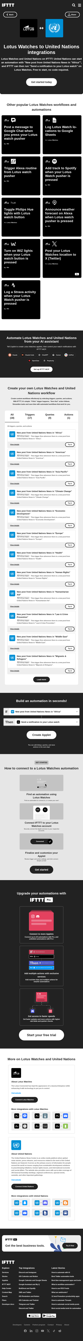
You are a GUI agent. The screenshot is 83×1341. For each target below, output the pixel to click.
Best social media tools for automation (66, 1308)
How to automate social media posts (65, 1304)
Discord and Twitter (26, 1308)
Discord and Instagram (27, 1272)
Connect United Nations (24, 1186)
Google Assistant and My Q (29, 1284)
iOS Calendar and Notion (28, 1276)
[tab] (12, 416)
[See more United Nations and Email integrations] (20, 1213)
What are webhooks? (60, 1292)
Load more (41, 680)
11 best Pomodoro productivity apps (65, 1296)
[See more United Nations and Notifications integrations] (20, 1202)
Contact (51, 1325)
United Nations (62, 46)
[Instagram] (37, 1331)
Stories (4, 1276)
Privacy (59, 1325)
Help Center (6, 1288)
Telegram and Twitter (27, 1304)
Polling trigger (24, 436)
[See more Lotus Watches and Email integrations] (61, 1116)
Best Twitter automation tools (63, 1276)
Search (4, 1296)
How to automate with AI (61, 1272)
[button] (79, 5)
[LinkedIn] (31, 1331)
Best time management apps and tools (66, 1280)
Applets (5, 1280)
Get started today (41, 82)
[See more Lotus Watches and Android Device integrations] (61, 1126)
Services (5, 1272)
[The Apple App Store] (34, 1315)
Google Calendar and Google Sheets (33, 1280)
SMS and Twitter (25, 1292)
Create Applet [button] (41, 734)
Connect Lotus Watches (24, 1100)
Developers (17, 1325)
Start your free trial (41, 1035)
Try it (70, 444)
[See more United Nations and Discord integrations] (41, 1202)
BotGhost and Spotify (27, 1288)
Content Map (7, 1292)
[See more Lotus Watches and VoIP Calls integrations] (20, 1116)
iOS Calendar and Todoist (28, 1300)
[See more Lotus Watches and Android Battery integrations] (41, 1116)
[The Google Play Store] (49, 1315)
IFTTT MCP (6, 1284)
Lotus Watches (21, 46)
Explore (5, 1268)
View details (14, 444)
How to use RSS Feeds (60, 1288)
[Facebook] (25, 1331)
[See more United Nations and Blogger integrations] (61, 1202)
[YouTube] (42, 1331)
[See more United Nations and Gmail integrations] (61, 1213)
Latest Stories (58, 1268)
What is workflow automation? (63, 1284)
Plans (4, 1300)
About (66, 1325)
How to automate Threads (61, 1300)
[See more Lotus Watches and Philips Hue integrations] (41, 1126)
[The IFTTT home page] (8, 5)
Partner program (38, 1325)
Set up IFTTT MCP (41, 369)
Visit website (16, 1093)
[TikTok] (54, 1331)
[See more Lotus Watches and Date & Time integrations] (20, 1126)
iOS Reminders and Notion (29, 1296)
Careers (27, 1325)
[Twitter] (48, 1331)
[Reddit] (60, 1331)
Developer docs (8, 1304)
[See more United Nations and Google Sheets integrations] (41, 1213)
